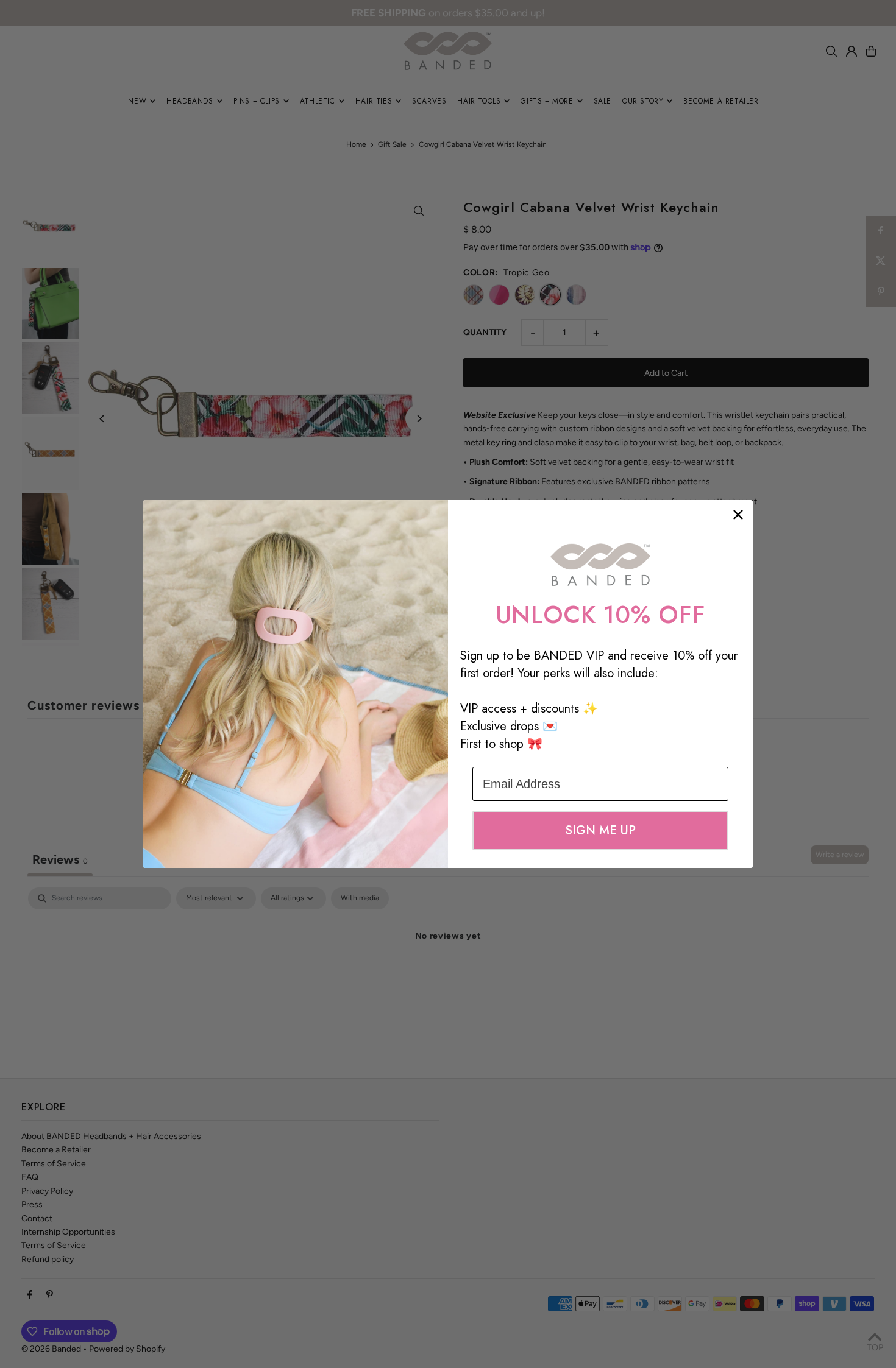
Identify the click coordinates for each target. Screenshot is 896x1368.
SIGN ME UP (600, 830)
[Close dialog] (738, 514)
